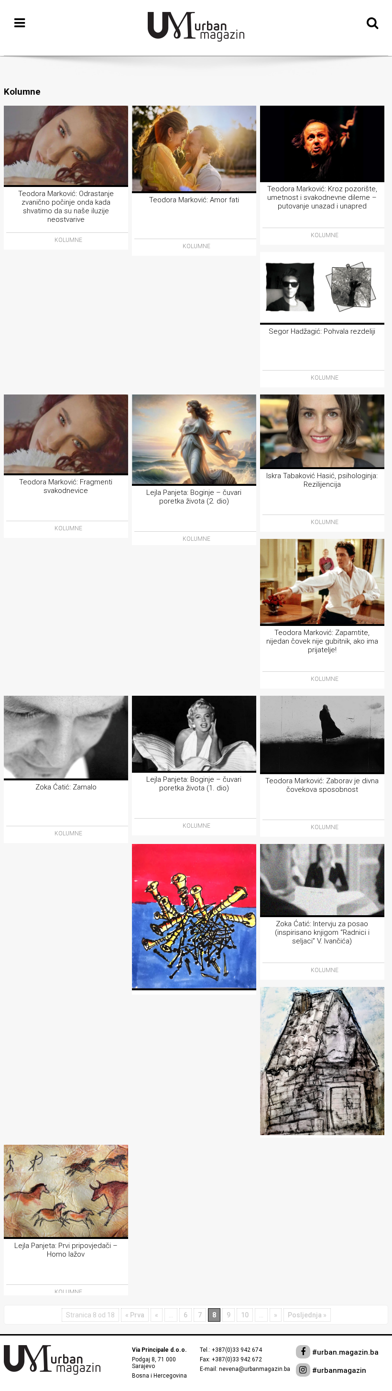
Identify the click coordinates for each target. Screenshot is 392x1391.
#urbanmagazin (338, 1370)
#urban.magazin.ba (344, 1352)
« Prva (134, 1315)
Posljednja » (307, 1315)
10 (245, 1315)
